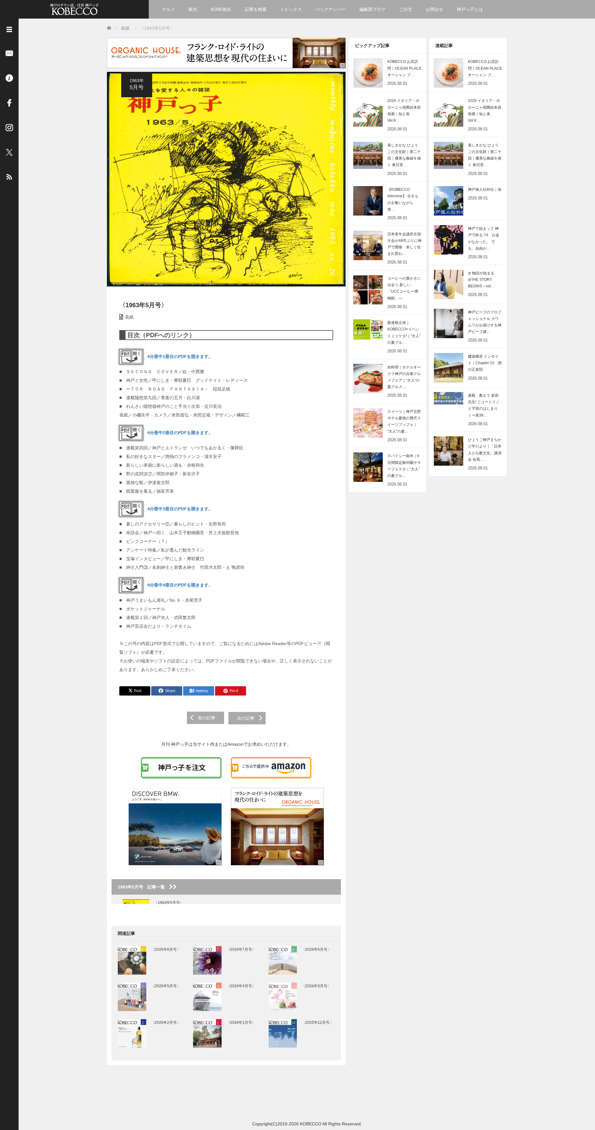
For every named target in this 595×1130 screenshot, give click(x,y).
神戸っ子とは (470, 9)
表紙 (129, 317)
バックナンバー (330, 9)
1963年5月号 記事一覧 (143, 886)
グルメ (168, 9)
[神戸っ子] (74, 8)
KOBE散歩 (221, 9)
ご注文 (405, 9)
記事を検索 (256, 9)
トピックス (291, 9)
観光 (192, 9)
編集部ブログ (372, 9)
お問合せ (434, 9)
